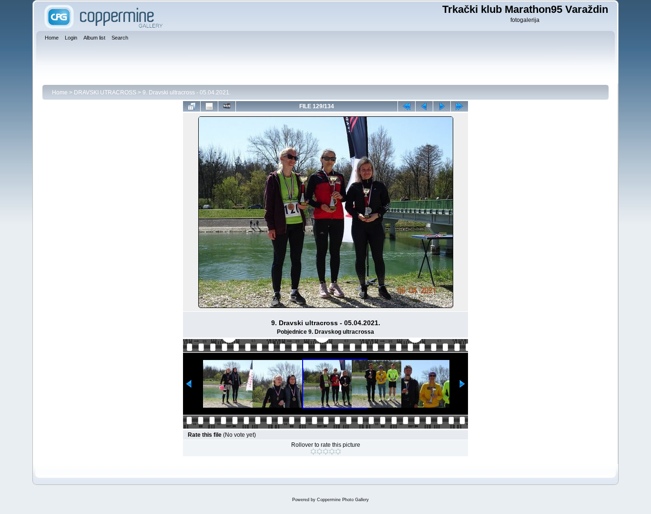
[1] (313, 451)
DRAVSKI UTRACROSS (105, 92)
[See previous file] (424, 106)
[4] (332, 451)
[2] (319, 451)
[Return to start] (406, 106)
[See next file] (441, 106)
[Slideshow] (226, 106)
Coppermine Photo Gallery (343, 499)
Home (60, 92)
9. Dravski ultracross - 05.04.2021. (186, 92)
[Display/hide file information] (209, 106)
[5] (338, 451)
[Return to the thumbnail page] (191, 106)
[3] (326, 451)
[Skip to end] (459, 106)
